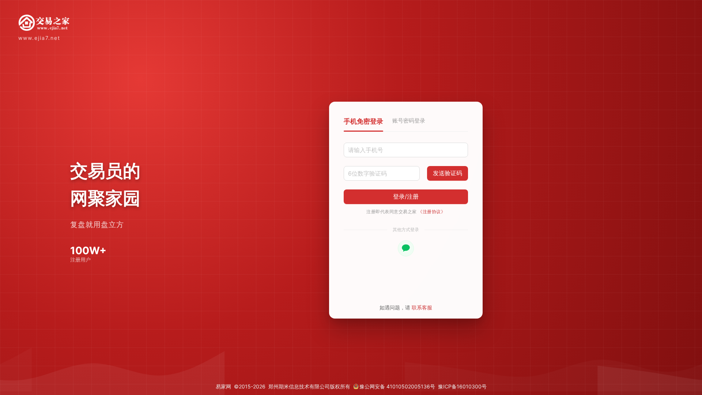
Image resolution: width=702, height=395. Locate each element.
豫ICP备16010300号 (462, 386)
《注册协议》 (431, 211)
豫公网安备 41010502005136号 (397, 386)
